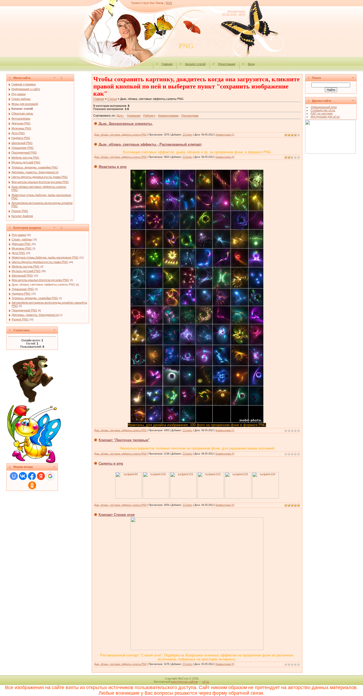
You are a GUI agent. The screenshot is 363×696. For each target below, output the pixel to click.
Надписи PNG (21, 293)
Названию (134, 115)
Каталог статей (195, 64)
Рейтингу (149, 115)
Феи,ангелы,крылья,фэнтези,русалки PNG (40, 280)
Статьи (112, 98)
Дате (119, 115)
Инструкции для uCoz (325, 116)
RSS (169, 3)
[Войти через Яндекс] (41, 476)
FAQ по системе (322, 113)
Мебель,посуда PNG (26, 266)
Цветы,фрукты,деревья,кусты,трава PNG (40, 262)
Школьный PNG (22, 275)
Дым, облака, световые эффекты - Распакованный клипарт (150, 144)
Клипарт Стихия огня (117, 515)
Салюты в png (111, 463)
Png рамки (19, 234)
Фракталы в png (112, 167)
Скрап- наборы (22, 239)
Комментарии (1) (225, 134)
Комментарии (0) (225, 157)
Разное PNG (20, 319)
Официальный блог (324, 107)
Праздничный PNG (24, 310)
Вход (251, 64)
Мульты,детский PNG (26, 271)
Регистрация (226, 64)
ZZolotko (187, 134)
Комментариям (168, 115)
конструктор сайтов (184, 681)
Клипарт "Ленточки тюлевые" (124, 440)
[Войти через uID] (14, 476)
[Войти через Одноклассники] (32, 485)
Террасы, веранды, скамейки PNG (35, 298)
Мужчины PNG (22, 248)
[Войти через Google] (50, 476)
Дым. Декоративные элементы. (126, 124)
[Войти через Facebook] (32, 476)
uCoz (205, 681)
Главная (167, 64)
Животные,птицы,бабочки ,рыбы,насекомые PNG (45, 257)
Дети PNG (18, 252)
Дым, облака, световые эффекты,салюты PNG (43, 284)
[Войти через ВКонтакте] (23, 476)
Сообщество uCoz (323, 110)
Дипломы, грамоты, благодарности (35, 314)
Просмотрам (190, 115)
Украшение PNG (23, 289)
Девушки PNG (21, 243)
